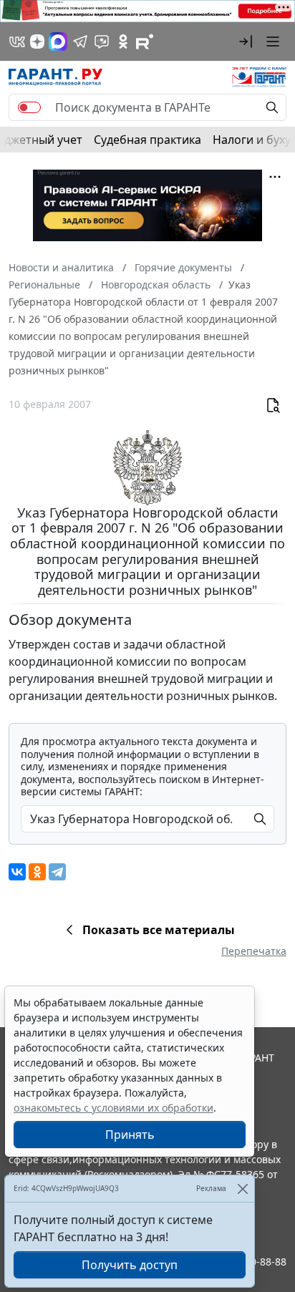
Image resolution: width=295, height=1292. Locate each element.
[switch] (29, 107)
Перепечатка (253, 951)
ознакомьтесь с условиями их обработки (113, 1107)
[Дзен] (37, 41)
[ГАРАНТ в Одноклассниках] (123, 41)
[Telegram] (57, 871)
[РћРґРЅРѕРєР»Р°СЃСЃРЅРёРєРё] (37, 871)
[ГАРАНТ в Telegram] (80, 41)
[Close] (242, 1188)
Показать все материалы (158, 930)
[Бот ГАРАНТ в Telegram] (101, 41)
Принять (130, 1134)
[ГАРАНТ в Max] (58, 41)
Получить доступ (130, 1265)
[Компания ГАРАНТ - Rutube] (144, 41)
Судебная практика (147, 139)
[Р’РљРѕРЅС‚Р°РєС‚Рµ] (17, 871)
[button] (245, 41)
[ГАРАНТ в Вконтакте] (17, 41)
